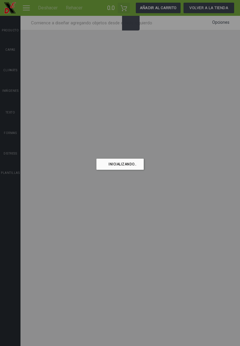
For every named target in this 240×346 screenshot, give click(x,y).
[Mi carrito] (124, 8)
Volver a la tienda (208, 8)
